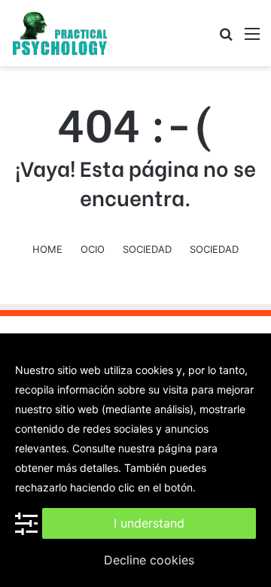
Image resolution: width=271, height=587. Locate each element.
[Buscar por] (225, 39)
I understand (149, 523)
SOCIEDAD (147, 249)
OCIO (93, 249)
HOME (47, 249)
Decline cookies (149, 559)
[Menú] (252, 39)
